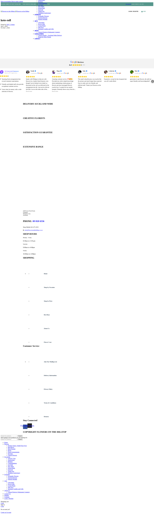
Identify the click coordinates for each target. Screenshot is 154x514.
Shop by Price (47, 301)
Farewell (40, 10)
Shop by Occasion (49, 287)
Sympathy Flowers (43, 16)
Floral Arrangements (13, 452)
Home (45, 273)
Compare (6, 497)
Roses (9, 450)
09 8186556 (128, 4)
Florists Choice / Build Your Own (17, 445)
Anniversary (11, 460)
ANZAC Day (12, 458)
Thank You (41, 11)
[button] (1, 81)
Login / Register (8, 498)
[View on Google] (27, 72)
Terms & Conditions (49, 403)
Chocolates (41, 22)
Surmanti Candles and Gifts (46, 29)
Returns (46, 416)
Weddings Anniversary (44, 13)
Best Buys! (11, 447)
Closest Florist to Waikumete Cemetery (49, 32)
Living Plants (42, 26)
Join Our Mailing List (50, 362)
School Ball (41, 8)
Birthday (40, 1)
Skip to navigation (6, 1)
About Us (46, 328)
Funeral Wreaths (42, 19)
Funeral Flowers (42, 18)
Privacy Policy (47, 389)
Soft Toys (41, 27)
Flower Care (47, 342)
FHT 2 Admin (11, 24)
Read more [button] (29, 91)
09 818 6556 (38, 221)
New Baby (41, 6)
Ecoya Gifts (41, 24)
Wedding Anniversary (14, 473)
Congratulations (42, 3)
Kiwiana (10, 453)
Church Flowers (12, 455)
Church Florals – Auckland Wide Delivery (50, 35)
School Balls (11, 468)
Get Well (40, 5)
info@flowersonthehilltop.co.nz (34, 230)
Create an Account (6, 512)
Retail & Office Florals (44, 37)
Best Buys (46, 315)
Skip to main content (17, 1)
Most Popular (11, 449)
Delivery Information (50, 375)
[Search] (140, 11)
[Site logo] (8, 11)
